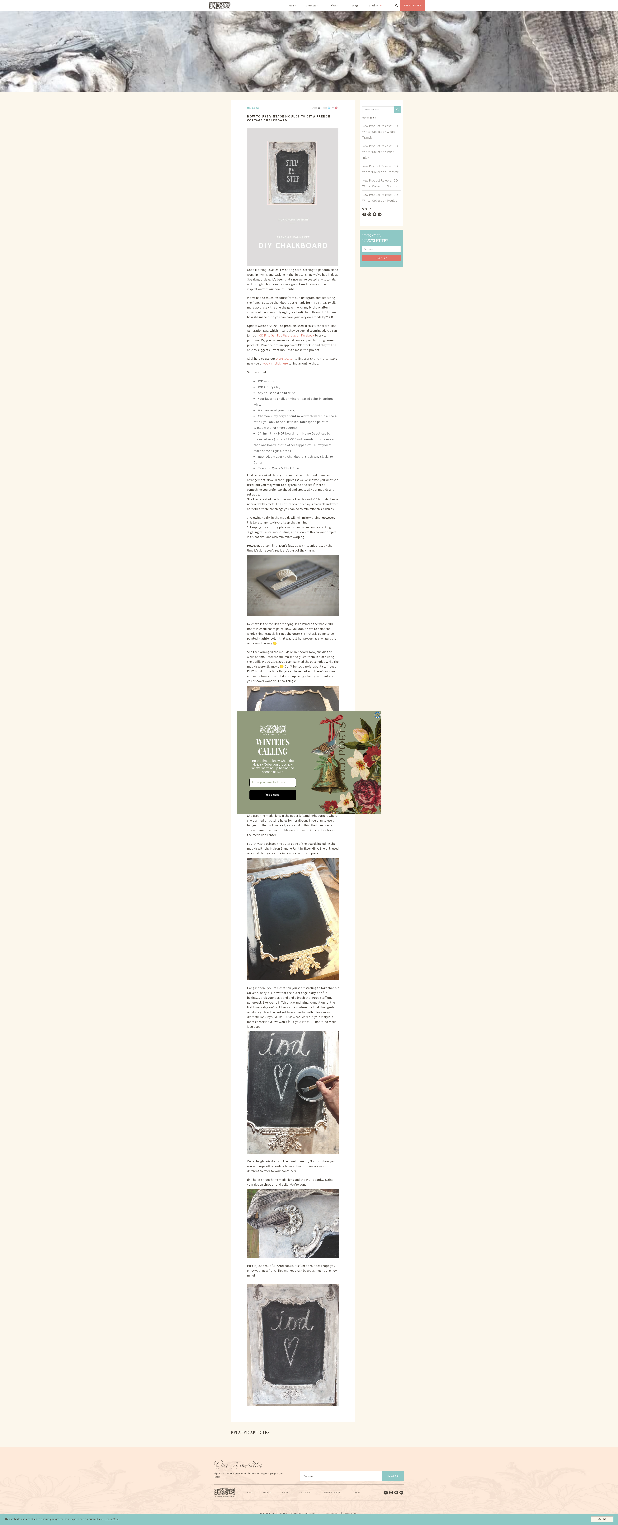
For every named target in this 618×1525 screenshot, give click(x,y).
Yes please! (272, 795)
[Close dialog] (377, 714)
